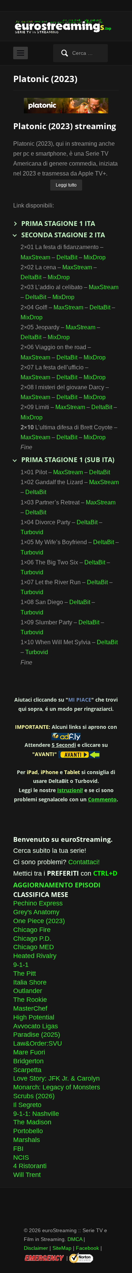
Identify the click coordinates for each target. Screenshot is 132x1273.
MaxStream (35, 257)
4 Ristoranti (30, 1166)
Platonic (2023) (45, 78)
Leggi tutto (66, 185)
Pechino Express (38, 903)
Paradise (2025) (36, 1034)
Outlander (27, 990)
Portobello (28, 1131)
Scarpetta (27, 1070)
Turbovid (32, 532)
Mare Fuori (29, 1052)
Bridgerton (28, 1061)
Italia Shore (30, 982)
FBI (18, 1148)
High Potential (33, 1017)
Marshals (26, 1139)
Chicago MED (33, 947)
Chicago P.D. (32, 938)
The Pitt (24, 973)
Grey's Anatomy (36, 912)
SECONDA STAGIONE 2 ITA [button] (63, 234)
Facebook (87, 1248)
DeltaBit (66, 257)
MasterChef (30, 1008)
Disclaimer (36, 1248)
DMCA (74, 1239)
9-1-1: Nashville (36, 1113)
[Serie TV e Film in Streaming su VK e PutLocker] (66, 26)
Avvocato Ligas (35, 1026)
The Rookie (30, 999)
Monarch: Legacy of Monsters (56, 1087)
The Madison (32, 1122)
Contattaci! (84, 862)
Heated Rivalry (34, 956)
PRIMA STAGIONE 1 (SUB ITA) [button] (67, 459)
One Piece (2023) (39, 921)
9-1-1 (21, 964)
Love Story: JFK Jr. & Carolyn (56, 1078)
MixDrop (95, 257)
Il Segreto (27, 1105)
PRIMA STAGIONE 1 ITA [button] (58, 223)
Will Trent (27, 1174)
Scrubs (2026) (34, 1096)
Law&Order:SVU (37, 1043)
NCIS (21, 1157)
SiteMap (62, 1248)
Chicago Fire (32, 929)
